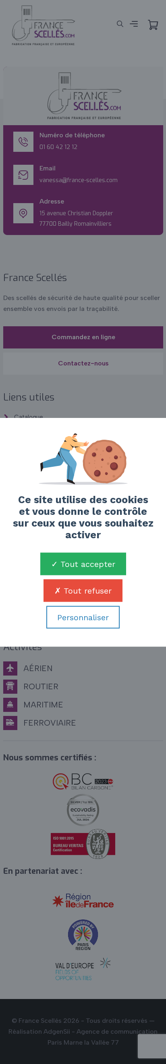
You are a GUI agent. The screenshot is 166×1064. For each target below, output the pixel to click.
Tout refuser (86, 590)
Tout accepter (86, 564)
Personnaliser (83, 617)
